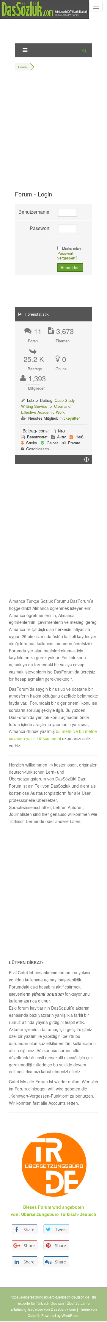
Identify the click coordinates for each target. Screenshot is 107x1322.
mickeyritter (69, 418)
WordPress (70, 1315)
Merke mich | (72, 248)
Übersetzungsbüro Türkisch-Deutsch (58, 1214)
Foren (22, 66)
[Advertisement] (53, 133)
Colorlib (34, 1315)
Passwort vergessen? (67, 255)
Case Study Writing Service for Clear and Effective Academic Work (48, 406)
